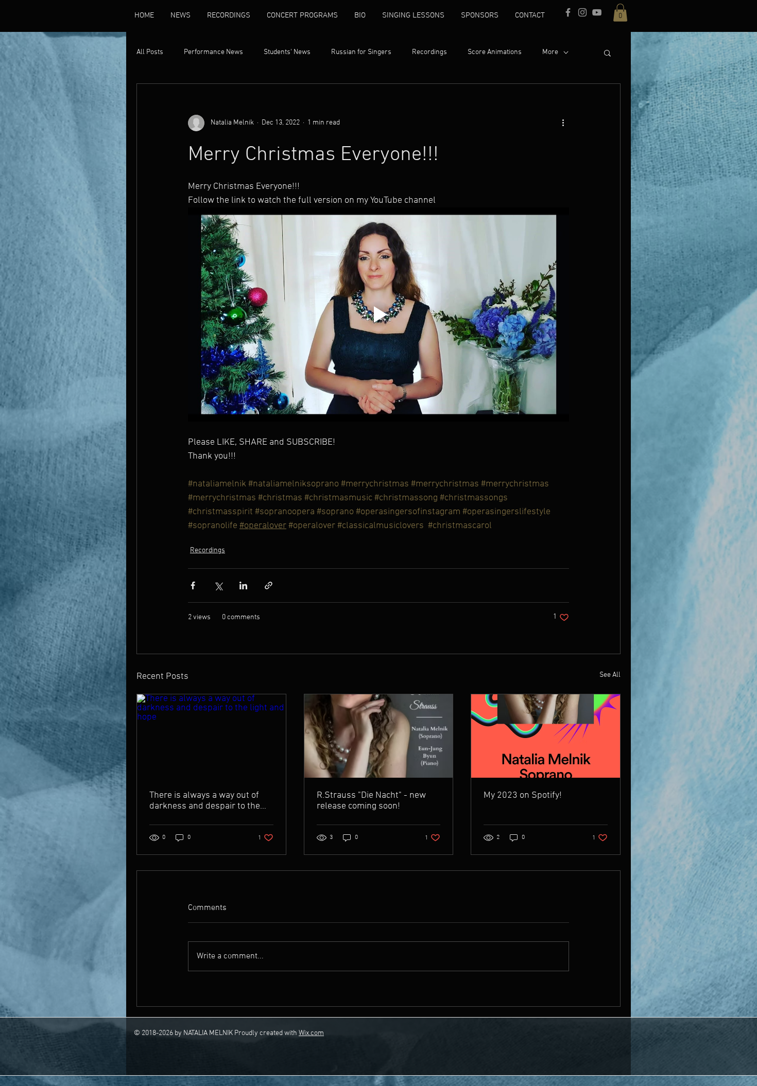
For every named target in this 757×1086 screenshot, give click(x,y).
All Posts (149, 52)
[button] (620, 13)
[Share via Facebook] (193, 585)
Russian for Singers (361, 52)
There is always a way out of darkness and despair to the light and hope (204, 801)
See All (610, 675)
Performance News (213, 52)
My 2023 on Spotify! (523, 795)
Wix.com (311, 1033)
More (550, 52)
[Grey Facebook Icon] (568, 12)
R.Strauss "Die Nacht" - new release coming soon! (371, 801)
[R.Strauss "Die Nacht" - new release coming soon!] (378, 736)
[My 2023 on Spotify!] (545, 736)
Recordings (429, 52)
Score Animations (495, 52)
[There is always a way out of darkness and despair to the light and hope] (211, 736)
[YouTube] (597, 12)
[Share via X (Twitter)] (218, 585)
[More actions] (563, 123)
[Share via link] (268, 585)
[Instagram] (582, 12)
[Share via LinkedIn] (243, 585)
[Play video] (378, 314)
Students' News (287, 52)
